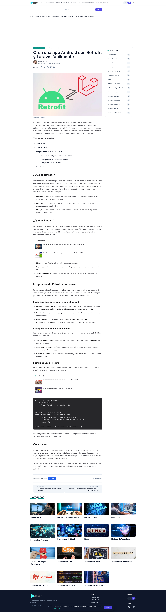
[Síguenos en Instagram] (129, 607)
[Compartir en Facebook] (41, 67)
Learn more (57, 608)
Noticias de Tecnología (62, 2)
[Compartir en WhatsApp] (48, 67)
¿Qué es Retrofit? (42, 143)
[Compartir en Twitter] (44, 67)
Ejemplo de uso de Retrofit (51, 163)
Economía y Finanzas (102, 2)
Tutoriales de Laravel (53, 16)
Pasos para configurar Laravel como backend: (58, 156)
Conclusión (40, 167)
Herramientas (50, 2)
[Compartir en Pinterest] (51, 67)
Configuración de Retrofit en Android (54, 160)
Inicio (42, 2)
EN (125, 2)
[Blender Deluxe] (34, 2)
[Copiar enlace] (54, 67)
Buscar (99, 9)
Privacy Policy (95, 597)
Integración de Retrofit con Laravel (49, 152)
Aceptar (108, 607)
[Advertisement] (83, 31)
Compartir (52, 478)
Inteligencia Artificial (88, 2)
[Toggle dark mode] (134, 2)
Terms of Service (95, 599)
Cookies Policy (95, 602)
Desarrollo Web (75, 2)
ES (129, 2)
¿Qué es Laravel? (42, 147)
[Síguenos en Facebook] (133, 607)
